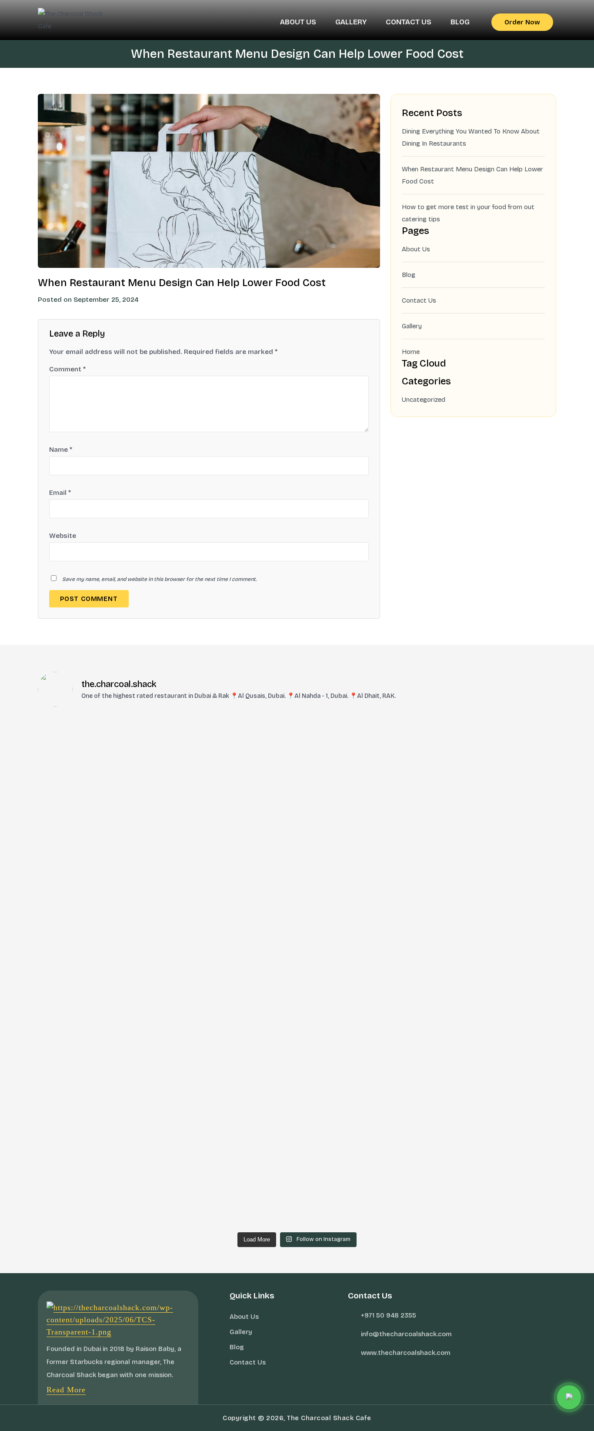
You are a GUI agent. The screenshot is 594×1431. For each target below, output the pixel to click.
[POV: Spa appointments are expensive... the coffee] (297, 849)
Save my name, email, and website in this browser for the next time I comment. (159, 579)
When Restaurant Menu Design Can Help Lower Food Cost (472, 175)
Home (411, 352)
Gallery (351, 22)
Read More (66, 1389)
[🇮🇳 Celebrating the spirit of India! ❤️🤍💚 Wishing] (471, 741)
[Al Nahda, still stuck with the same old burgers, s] (123, 818)
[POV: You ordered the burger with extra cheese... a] (471, 987)
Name (60, 450)
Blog (460, 22)
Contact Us (408, 22)
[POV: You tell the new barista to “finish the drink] (297, 729)
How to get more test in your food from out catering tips (468, 213)
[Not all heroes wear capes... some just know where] (471, 855)
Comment (67, 369)
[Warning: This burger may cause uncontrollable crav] (297, 981)
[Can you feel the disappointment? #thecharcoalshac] (123, 735)
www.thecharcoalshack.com (406, 1353)
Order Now (522, 22)
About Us (298, 22)
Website (62, 536)
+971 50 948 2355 (388, 1315)
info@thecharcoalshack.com (406, 1334)
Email (60, 493)
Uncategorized (423, 400)
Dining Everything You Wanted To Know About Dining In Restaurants (471, 137)
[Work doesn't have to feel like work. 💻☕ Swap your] (123, 1085)
